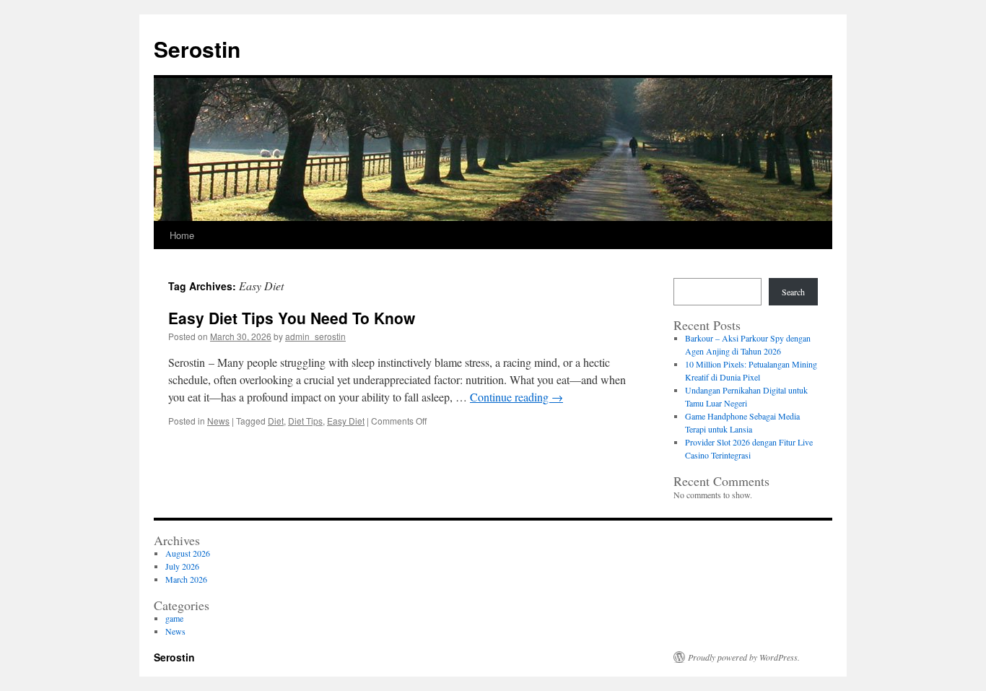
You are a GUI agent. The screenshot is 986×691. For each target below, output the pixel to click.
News (218, 420)
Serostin (197, 48)
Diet (276, 420)
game (174, 618)
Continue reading (516, 396)
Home (182, 235)
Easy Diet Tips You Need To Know (291, 318)
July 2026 (182, 566)
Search (793, 291)
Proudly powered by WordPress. (744, 657)
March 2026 (186, 579)
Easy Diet (346, 420)
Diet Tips (305, 420)
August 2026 (187, 553)
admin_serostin (315, 336)
